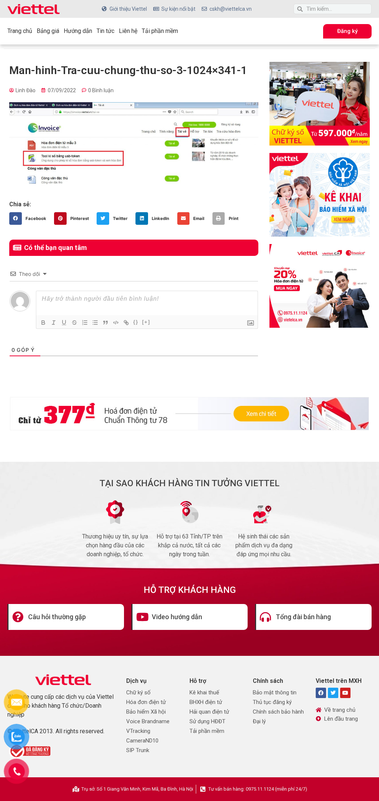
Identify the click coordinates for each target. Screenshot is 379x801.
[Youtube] (345, 693)
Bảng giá (48, 30)
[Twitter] (333, 693)
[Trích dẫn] (105, 322)
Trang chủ (19, 30)
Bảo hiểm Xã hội (146, 711)
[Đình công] (74, 322)
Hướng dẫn (78, 30)
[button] (29, 218)
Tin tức (105, 30)
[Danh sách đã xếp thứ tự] (85, 322)
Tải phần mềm (160, 30)
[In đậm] (43, 322)
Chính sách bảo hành (278, 711)
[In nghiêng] (53, 322)
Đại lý (259, 721)
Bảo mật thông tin (274, 692)
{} (135, 322)
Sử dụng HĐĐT (207, 721)
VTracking (138, 731)
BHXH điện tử (206, 702)
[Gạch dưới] (64, 322)
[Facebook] (321, 693)
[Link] (126, 322)
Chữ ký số (138, 692)
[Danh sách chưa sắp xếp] (95, 322)
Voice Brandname (148, 721)
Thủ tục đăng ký (272, 702)
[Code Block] (116, 322)
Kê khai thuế (204, 692)
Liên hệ (128, 30)
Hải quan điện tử (209, 711)
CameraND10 (142, 740)
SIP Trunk (137, 750)
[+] (146, 322)
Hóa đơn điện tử (146, 702)
